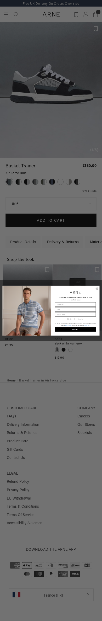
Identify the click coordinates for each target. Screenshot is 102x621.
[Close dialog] (97, 288)
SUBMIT (75, 329)
